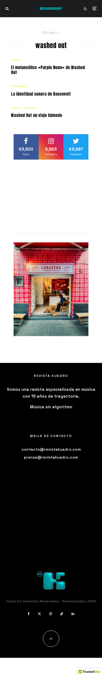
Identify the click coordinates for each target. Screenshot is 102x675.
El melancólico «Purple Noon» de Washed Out (48, 70)
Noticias (29, 107)
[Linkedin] (72, 614)
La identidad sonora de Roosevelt (41, 94)
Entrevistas (19, 86)
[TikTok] (61, 614)
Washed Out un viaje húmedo (36, 115)
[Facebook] (29, 614)
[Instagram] (50, 614)
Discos (16, 59)
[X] (39, 614)
